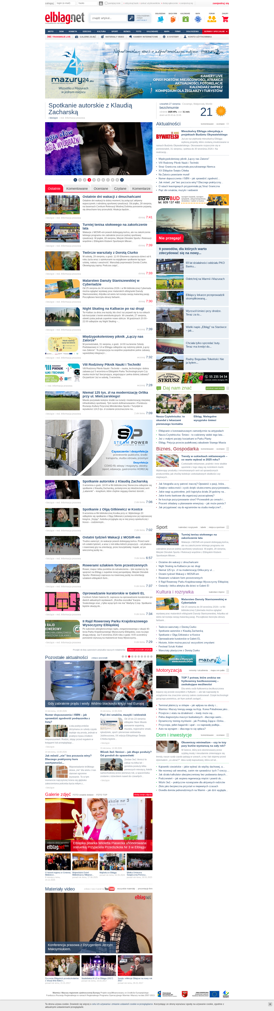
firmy (178, 31)
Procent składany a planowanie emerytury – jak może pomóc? (192, 503)
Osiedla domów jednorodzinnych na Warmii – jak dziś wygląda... (193, 790)
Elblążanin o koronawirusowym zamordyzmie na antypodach (191, 430)
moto (50, 31)
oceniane (220, 124)
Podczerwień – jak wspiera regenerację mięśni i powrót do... (191, 778)
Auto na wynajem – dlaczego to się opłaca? (182, 728)
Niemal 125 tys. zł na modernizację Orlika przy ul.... (187, 570)
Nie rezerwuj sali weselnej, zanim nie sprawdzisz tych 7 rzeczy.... (194, 770)
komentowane (207, 124)
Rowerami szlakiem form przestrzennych (181, 577)
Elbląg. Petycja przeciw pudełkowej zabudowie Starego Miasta (192, 442)
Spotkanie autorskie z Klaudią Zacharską (181, 630)
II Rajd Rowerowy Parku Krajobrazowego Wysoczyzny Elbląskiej (193, 581)
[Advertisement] (192, 799)
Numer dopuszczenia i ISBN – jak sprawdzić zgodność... (189, 178)
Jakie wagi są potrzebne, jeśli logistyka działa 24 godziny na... (192, 491)
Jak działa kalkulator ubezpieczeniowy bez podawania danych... (193, 774)
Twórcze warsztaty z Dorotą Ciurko (177, 627)
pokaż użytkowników (150, 3)
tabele (203, 527)
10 (151, 656)
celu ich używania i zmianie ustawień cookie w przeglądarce (122, 1004)
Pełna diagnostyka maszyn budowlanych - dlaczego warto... (191, 717)
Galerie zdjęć (58, 794)
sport (114, 31)
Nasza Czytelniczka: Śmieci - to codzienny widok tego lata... (191, 434)
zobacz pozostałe (100, 658)
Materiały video (60, 888)
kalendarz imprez (217, 592)
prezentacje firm (145, 888)
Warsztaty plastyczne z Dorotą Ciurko (179, 650)
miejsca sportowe (217, 527)
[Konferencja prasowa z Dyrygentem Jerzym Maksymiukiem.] (98, 953)
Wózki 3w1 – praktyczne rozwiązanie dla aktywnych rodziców (192, 782)
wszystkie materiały (126, 888)
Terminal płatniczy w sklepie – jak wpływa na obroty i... (188, 705)
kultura (101, 31)
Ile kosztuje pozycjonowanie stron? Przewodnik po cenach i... (192, 499)
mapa (166, 31)
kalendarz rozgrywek (188, 527)
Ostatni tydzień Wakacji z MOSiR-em (179, 574)
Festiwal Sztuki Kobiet (171, 646)
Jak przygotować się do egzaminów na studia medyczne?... (191, 507)
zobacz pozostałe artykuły (140, 650)
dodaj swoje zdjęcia (143, 794)
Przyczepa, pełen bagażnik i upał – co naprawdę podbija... (190, 725)
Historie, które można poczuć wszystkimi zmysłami (186, 642)
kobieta (73, 31)
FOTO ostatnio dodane (83, 795)
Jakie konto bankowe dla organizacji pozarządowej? (186, 495)
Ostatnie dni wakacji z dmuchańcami (178, 562)
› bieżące (49, 218)
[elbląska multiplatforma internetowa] (64, 23)
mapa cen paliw (218, 670)
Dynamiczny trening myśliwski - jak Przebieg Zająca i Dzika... (192, 721)
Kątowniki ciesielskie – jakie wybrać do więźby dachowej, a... (192, 766)
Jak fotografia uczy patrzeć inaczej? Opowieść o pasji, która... (192, 483)
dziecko (87, 31)
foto (138, 31)
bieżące (54, 118)
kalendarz (152, 31)
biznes (127, 31)
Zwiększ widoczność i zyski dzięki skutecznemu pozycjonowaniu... (195, 487)
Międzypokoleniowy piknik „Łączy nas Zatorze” (184, 158)
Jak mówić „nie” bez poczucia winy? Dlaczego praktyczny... (191, 182)
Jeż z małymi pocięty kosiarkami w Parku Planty (185, 438)
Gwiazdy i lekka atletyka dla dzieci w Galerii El (184, 585)
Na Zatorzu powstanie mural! (174, 174)
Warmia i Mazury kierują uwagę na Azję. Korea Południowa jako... (194, 709)
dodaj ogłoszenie (169, 3)
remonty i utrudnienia (198, 670)
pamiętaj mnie (114, 3)
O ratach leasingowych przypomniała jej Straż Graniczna (189, 186)
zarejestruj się (186, 3)
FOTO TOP (101, 795)
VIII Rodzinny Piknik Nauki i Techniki (179, 162)
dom (61, 31)
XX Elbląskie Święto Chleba (174, 170)
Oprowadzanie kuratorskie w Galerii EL (179, 638)
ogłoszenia (192, 31)
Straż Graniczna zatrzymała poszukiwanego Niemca (187, 166)
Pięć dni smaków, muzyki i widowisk (178, 190)
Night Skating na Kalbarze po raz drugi (179, 566)
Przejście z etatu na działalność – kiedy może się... (187, 713)
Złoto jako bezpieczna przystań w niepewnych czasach (188, 786)
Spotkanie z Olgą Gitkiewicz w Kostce (179, 634)
